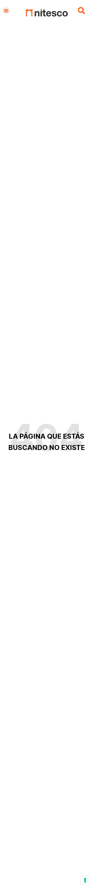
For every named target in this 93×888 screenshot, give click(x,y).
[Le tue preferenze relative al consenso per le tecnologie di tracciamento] (85, 880)
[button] (6, 10)
